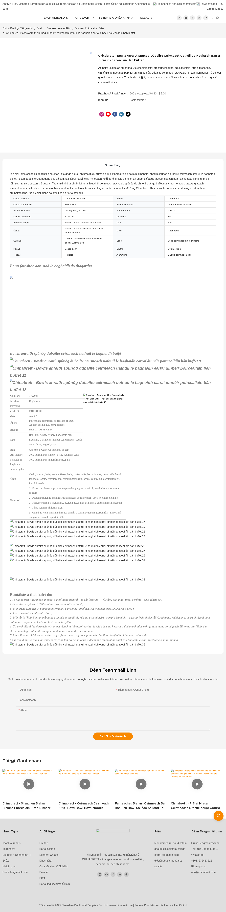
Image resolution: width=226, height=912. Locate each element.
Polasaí (139, 905)
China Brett (9, 28)
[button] (151, 17)
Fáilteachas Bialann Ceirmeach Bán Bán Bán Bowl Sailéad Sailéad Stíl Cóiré (140, 806)
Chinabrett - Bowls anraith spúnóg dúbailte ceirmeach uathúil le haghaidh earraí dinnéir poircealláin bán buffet (70, 33)
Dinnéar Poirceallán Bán (89, 28)
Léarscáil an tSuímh (175, 905)
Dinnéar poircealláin (58, 28)
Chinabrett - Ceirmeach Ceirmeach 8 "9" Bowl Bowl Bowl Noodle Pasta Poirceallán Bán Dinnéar (84, 806)
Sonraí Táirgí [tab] (113, 165)
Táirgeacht (26, 28)
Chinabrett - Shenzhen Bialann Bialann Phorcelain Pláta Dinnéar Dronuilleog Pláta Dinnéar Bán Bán (27, 806)
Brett (39, 28)
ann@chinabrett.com (184, 3)
